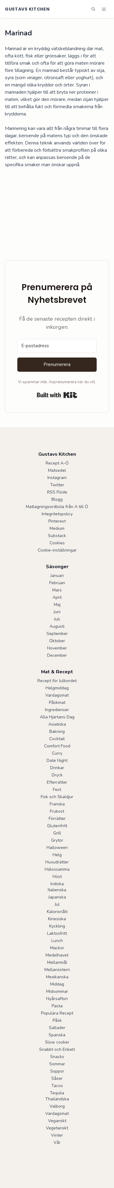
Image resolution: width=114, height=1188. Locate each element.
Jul (57, 904)
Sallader (57, 1028)
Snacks (57, 1057)
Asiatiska (57, 724)
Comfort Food (57, 746)
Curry (57, 753)
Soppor (57, 1071)
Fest (57, 789)
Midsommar (57, 991)
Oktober (57, 641)
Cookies (57, 543)
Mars (57, 590)
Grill (57, 833)
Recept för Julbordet (57, 681)
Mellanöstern (57, 970)
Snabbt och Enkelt (57, 1049)
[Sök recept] (93, 9)
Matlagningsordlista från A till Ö (57, 507)
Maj (57, 604)
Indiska (57, 884)
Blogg (57, 499)
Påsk (57, 1020)
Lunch (57, 941)
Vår (57, 1142)
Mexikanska (57, 977)
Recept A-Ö (57, 463)
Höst (57, 876)
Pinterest (57, 521)
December (57, 655)
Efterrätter (57, 782)
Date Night (57, 760)
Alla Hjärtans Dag (57, 717)
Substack (57, 536)
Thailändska (57, 1099)
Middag (57, 984)
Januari (57, 575)
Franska (57, 804)
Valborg (57, 1106)
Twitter (57, 485)
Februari (57, 583)
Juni (57, 612)
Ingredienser (57, 710)
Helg (57, 855)
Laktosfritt (57, 933)
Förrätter (57, 818)
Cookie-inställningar (57, 550)
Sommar (57, 1064)
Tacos (57, 1086)
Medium (57, 528)
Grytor (57, 840)
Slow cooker (57, 1042)
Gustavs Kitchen (27, 9)
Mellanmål (57, 962)
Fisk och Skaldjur (57, 797)
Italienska (57, 890)
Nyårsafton (57, 999)
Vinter (57, 1135)
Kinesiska (57, 919)
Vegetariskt (57, 1128)
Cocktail (57, 739)
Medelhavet (57, 955)
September (57, 633)
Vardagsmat (57, 695)
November (57, 648)
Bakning (57, 731)
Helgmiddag (57, 688)
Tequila (57, 1093)
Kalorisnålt (57, 911)
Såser (57, 1078)
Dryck (57, 775)
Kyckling (57, 926)
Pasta (57, 1006)
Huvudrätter (57, 862)
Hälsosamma (57, 869)
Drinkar (57, 768)
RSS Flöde (57, 492)
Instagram (57, 478)
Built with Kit (57, 395)
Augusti (57, 626)
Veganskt (57, 1121)
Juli (57, 619)
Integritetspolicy (57, 514)
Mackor (57, 948)
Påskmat (57, 702)
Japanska (57, 897)
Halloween (57, 847)
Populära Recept (57, 1013)
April (57, 597)
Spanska (57, 1035)
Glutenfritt (57, 826)
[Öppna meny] (103, 9)
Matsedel (57, 470)
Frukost (57, 811)
